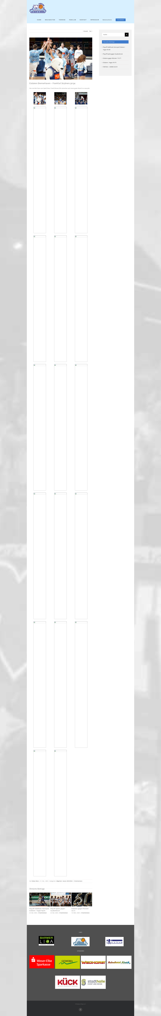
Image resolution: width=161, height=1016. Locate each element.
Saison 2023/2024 (67, 881)
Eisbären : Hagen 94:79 (109, 62)
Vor (90, 31)
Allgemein (59, 881)
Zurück (86, 31)
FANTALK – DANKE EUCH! (110, 67)
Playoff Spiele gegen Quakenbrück (113, 54)
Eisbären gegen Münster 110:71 (112, 58)
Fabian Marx (35, 881)
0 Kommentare (78, 881)
